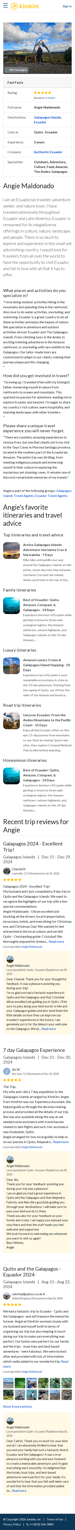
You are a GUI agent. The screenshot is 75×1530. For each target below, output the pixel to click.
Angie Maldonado (31, 946)
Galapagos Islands (47, 117)
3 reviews (50, 97)
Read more (56, 941)
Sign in (67, 6)
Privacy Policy (12, 1524)
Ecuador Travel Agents (51, 496)
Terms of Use (55, 1519)
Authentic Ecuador (48, 152)
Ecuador (40, 122)
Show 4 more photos (17, 1406)
